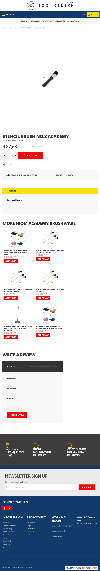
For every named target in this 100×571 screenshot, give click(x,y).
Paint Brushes (14, 28)
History (5, 538)
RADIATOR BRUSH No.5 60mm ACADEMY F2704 (18, 290)
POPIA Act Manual (9, 532)
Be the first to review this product (13, 140)
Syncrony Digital (26, 567)
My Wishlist (31, 529)
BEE (4, 547)
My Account (31, 523)
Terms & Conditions (9, 526)
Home (5, 28)
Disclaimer (6, 544)
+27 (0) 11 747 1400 (15, 453)
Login (29, 526)
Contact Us (6, 535)
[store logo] (50, 5)
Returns (30, 535)
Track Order (31, 532)
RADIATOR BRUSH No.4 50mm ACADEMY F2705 (50, 251)
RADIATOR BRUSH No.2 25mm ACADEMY (50, 290)
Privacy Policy (7, 529)
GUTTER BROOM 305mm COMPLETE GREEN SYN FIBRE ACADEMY (18, 328)
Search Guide (7, 541)
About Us (6, 523)
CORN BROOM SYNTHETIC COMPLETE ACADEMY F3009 (49, 327)
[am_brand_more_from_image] (18, 239)
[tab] (50, 191)
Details (12, 190)
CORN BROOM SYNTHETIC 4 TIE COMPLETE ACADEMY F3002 (17, 252)
